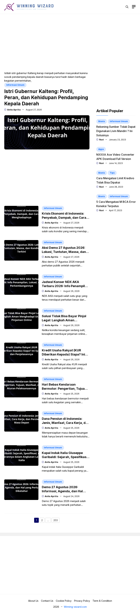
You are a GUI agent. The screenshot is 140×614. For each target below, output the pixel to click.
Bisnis (101, 121)
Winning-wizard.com (75, 606)
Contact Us (47, 600)
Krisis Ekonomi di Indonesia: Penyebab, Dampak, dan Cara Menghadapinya (64, 217)
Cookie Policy (64, 600)
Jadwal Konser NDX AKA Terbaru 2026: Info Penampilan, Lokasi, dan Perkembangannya (65, 286)
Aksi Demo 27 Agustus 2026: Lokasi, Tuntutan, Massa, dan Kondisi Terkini (64, 252)
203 (56, 521)
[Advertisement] (70, 42)
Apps (101, 149)
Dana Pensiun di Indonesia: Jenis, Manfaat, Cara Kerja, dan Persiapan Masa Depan (65, 423)
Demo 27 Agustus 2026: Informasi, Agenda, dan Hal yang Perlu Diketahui (62, 491)
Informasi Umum (15, 85)
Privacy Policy (82, 600)
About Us (33, 600)
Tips (112, 172)
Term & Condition (102, 600)
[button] (127, 7)
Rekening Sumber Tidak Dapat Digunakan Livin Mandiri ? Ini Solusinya (115, 131)
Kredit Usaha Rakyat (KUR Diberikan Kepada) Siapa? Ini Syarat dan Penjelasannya (63, 354)
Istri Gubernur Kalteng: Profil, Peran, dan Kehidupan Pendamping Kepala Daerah (46, 97)
